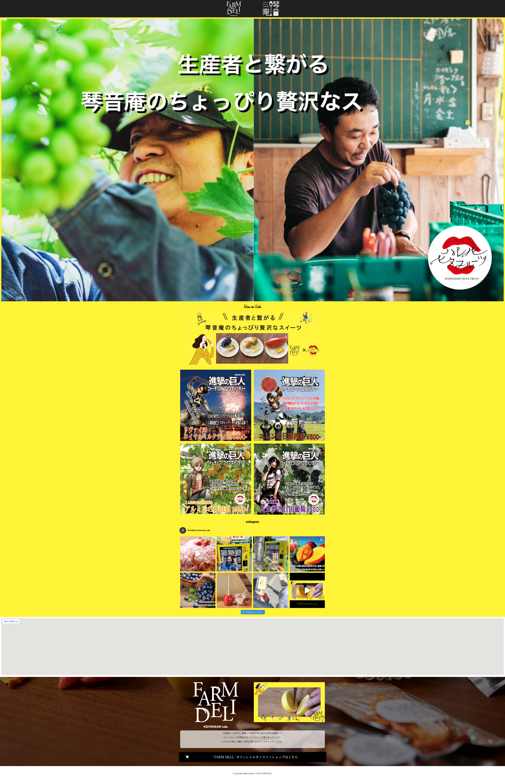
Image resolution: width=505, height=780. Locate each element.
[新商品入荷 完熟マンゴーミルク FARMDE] (307, 554)
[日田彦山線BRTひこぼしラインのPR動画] (197, 554)
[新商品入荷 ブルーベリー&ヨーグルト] (197, 590)
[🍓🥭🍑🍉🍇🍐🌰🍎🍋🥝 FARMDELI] (270, 590)
